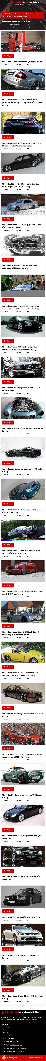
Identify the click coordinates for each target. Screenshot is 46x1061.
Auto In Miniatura (12, 14)
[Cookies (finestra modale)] (3, 1057)
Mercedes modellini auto (31, 14)
